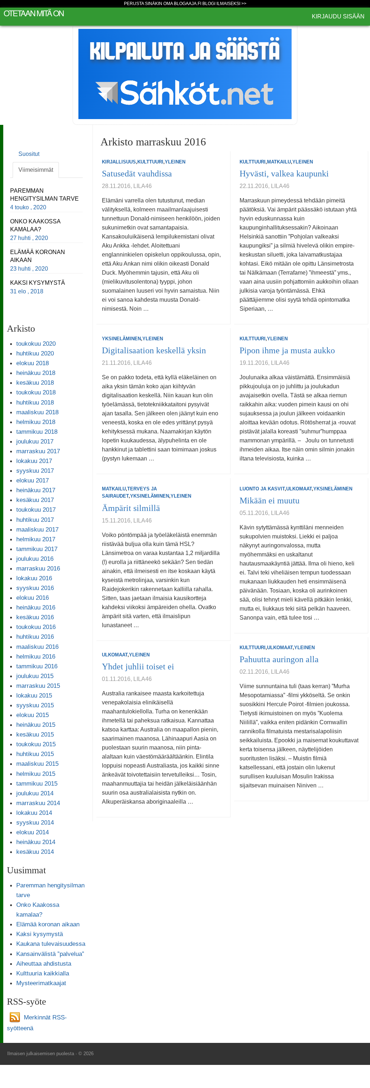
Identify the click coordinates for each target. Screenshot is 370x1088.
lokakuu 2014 (34, 812)
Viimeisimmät (35, 170)
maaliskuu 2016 (37, 646)
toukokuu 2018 (36, 392)
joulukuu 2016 (34, 558)
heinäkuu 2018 (35, 372)
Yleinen (175, 162)
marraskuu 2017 (38, 451)
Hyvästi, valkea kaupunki (284, 173)
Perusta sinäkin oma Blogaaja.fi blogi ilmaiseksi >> (185, 3)
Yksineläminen (121, 338)
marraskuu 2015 (38, 685)
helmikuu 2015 (35, 773)
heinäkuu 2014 (35, 842)
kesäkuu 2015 (35, 734)
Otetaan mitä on (34, 12)
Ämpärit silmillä (131, 508)
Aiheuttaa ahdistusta (43, 963)
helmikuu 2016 (35, 656)
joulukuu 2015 (34, 676)
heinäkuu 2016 (35, 607)
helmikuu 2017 (35, 539)
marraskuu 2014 (38, 803)
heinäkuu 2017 (35, 490)
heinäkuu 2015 (35, 724)
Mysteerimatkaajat (41, 983)
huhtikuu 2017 (35, 519)
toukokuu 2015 (36, 744)
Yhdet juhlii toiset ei (138, 666)
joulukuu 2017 (34, 441)
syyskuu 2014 (35, 822)
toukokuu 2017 (36, 509)
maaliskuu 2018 (37, 412)
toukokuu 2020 (36, 343)
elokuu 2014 (32, 832)
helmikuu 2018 (35, 421)
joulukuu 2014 (34, 793)
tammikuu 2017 (36, 548)
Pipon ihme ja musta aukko (287, 350)
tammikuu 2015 (36, 783)
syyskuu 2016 (35, 587)
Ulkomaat (299, 488)
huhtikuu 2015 (35, 753)
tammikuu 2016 (36, 666)
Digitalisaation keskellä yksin (154, 350)
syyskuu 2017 (35, 470)
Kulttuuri (150, 162)
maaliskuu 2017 (37, 529)
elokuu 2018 (32, 363)
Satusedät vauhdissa (137, 173)
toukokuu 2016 (36, 626)
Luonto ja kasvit (262, 488)
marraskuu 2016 (38, 568)
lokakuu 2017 (34, 460)
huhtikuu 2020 (35, 353)
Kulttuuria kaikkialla (42, 973)
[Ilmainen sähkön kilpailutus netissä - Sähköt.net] (185, 73)
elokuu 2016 (32, 597)
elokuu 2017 (32, 480)
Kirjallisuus (119, 162)
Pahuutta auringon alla (279, 659)
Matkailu (279, 162)
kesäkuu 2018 (35, 382)
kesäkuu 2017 (35, 499)
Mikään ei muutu (270, 500)
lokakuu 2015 (34, 695)
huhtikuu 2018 (35, 402)
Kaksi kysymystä (39, 934)
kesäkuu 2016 (35, 617)
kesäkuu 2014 (35, 851)
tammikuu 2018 (36, 431)
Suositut (28, 154)
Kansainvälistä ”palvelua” (50, 953)
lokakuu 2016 (34, 578)
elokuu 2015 (32, 714)
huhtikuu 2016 (35, 636)
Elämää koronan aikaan (47, 924)
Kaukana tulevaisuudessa (50, 943)
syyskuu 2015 (35, 705)
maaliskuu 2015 (37, 763)
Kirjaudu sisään (338, 16)
